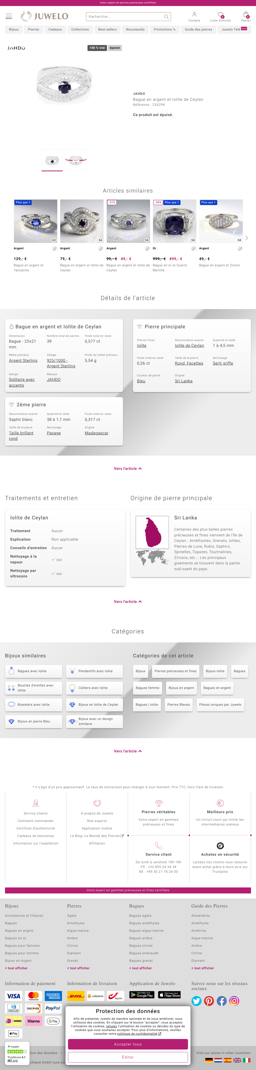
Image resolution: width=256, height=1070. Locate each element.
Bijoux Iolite (215, 671)
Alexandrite (201, 915)
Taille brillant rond (21, 436)
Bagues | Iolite (147, 704)
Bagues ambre (141, 938)
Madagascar (96, 433)
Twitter (197, 1001)
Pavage (54, 433)
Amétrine (199, 930)
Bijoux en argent (181, 688)
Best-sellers (107, 29)
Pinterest (209, 1001)
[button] (9, 16)
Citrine (72, 945)
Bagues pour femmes (22, 945)
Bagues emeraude (143, 953)
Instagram (234, 1001)
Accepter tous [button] (128, 1044)
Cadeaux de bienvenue (36, 836)
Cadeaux (55, 29)
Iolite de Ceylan (189, 346)
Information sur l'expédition (35, 843)
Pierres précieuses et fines (176, 671)
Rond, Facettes (189, 363)
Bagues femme (148, 688)
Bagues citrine (141, 945)
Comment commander (36, 821)
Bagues (240, 671)
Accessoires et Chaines (24, 915)
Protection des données (38, 1053)
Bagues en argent (217, 688)
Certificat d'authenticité (35, 828)
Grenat (72, 960)
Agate (72, 915)
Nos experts (97, 821)
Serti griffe (223, 363)
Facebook (222, 1001)
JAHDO (54, 380)
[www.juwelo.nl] (218, 1060)
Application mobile (97, 828)
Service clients (36, 813)
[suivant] (246, 237)
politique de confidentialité (137, 1034)
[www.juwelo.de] (209, 1060)
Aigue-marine (78, 930)
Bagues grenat (141, 960)
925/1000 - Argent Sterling (61, 363)
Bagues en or (15, 938)
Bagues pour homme (22, 953)
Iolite (141, 346)
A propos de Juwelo (97, 813)
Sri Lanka (184, 381)
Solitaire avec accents (22, 382)
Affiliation (97, 843)
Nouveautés (135, 29)
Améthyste (200, 923)
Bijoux (14, 29)
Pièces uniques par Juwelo (220, 704)
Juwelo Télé (234, 29)
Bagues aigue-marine (146, 930)
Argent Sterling (23, 361)
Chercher (166, 17)
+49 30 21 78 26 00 (162, 871)
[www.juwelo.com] (237, 1060)
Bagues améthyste (144, 923)
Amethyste (76, 923)
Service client (159, 854)
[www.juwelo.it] (246, 1060)
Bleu (141, 381)
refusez (111, 1026)
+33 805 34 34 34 (162, 867)
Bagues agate (140, 915)
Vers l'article (125, 469)
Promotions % (165, 29)
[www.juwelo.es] (228, 1060)
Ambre (72, 938)
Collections (80, 29)
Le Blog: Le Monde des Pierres (95, 836)
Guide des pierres (198, 29)
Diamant (74, 953)
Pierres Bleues (179, 704)
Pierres (33, 29)
